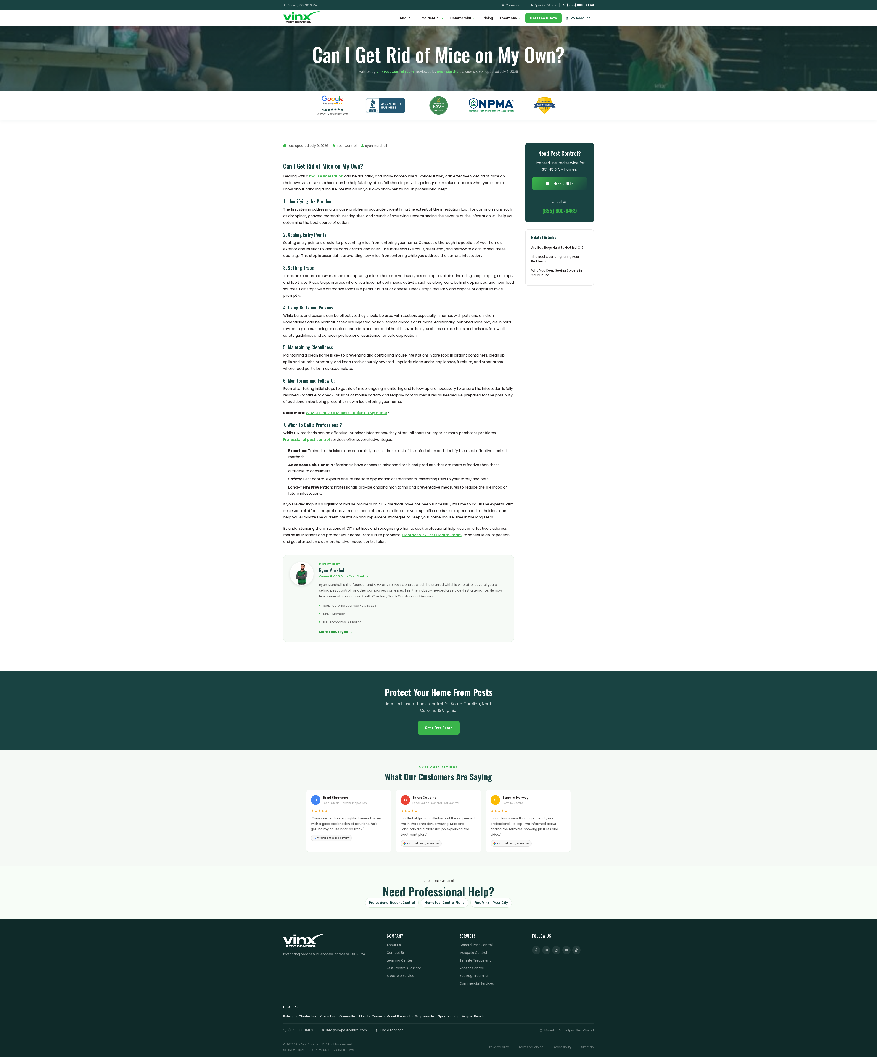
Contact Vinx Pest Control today (432, 535)
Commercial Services (477, 983)
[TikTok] (576, 950)
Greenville (347, 1016)
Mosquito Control (473, 952)
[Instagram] (556, 950)
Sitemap (587, 1047)
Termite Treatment (475, 960)
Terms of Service (531, 1047)
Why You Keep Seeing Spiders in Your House (556, 272)
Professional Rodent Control (392, 903)
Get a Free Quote (438, 728)
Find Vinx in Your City (491, 903)
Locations (510, 18)
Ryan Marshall (448, 72)
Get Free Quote (543, 18)
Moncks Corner (370, 1016)
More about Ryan (333, 632)
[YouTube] (566, 950)
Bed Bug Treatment (475, 975)
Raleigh (288, 1016)
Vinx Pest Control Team (395, 72)
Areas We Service (400, 975)
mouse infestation (326, 176)
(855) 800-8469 (580, 5)
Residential (432, 18)
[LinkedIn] (546, 950)
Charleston (307, 1016)
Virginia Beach (473, 1016)
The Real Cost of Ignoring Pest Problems (555, 259)
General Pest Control (476, 945)
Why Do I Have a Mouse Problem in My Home (346, 412)
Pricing (487, 18)
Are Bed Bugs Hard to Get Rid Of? (557, 248)
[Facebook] (536, 950)
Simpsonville (424, 1016)
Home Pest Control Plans (444, 903)
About (407, 18)
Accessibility (562, 1047)
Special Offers (545, 5)
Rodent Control (472, 968)
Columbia (327, 1016)
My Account (515, 5)
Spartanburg (448, 1016)
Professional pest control (306, 439)
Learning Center (399, 960)
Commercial (462, 18)
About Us (394, 945)
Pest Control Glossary (404, 968)
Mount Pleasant (399, 1016)
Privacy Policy (499, 1047)
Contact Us (396, 952)
